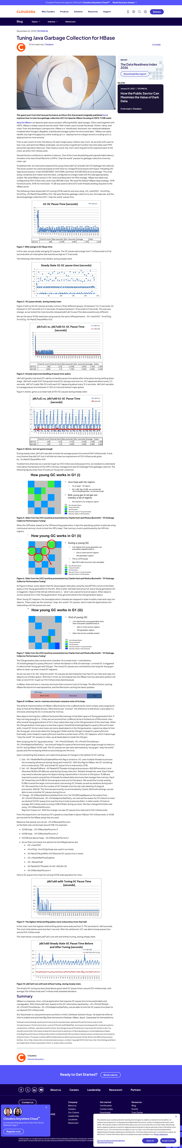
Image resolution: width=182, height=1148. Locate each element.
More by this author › (36, 1059)
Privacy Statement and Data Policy (67, 1138)
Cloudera (49, 44)
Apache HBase (24, 122)
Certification (106, 1105)
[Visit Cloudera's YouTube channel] (41, 1089)
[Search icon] (139, 12)
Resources (93, 11)
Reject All (150, 1141)
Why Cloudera (48, 11)
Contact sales (106, 1109)
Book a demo (111, 1074)
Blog (20, 21)
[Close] (176, 1116)
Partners (136, 1089)
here (105, 115)
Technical (42, 31)
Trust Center (137, 1112)
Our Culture (73, 1112)
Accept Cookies (168, 1141)
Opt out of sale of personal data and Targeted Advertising (111, 1142)
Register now (13, 1131)
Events (135, 1109)
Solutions (78, 11)
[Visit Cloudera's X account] (27, 1089)
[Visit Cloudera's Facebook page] (21, 1089)
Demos (157, 11)
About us (55, 1089)
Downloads (105, 1112)
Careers (74, 1089)
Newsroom (70, 21)
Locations (72, 1119)
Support (107, 11)
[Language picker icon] (145, 12)
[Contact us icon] (128, 12)
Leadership (94, 1089)
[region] (136, 1130)
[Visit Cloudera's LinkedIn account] (34, 1089)
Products (64, 11)
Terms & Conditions (50, 1138)
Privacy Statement (161, 1134)
